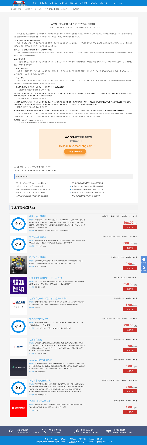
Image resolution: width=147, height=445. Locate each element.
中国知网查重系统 (16, 9)
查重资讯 (63, 3)
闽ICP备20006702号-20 (87, 441)
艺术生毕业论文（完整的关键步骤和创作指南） (36, 167)
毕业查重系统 (59, 27)
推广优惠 (103, 3)
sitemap (92, 439)
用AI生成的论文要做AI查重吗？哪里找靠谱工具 (87, 189)
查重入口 (73, 439)
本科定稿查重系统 (37, 236)
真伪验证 (93, 3)
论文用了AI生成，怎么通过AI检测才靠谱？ (30, 186)
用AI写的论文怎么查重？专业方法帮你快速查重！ (33, 196)
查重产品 (43, 3)
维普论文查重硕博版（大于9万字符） (47, 277)
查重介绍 (53, 3)
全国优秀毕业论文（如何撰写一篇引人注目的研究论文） (39, 170)
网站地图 (82, 439)
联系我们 (63, 439)
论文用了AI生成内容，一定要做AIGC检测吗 (31, 193)
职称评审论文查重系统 (40, 380)
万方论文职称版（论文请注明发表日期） (48, 298)
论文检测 (39, 9)
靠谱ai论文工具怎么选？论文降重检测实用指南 (87, 186)
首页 (34, 3)
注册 (120, 3)
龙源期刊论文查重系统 (40, 400)
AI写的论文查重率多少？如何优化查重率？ (86, 196)
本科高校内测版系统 (38, 318)
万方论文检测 (35, 339)
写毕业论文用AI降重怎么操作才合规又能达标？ (32, 183)
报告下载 (73, 3)
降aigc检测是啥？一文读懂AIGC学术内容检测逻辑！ (34, 189)
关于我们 (54, 439)
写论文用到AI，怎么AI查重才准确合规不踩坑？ (87, 183)
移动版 (99, 439)
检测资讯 (29, 9)
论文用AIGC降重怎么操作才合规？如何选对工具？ (89, 193)
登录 (115, 3)
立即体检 (130, 227)
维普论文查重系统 (37, 257)
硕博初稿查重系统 (37, 216)
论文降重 (83, 3)
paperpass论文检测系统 (40, 359)
